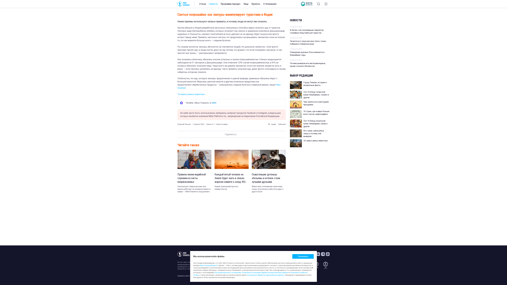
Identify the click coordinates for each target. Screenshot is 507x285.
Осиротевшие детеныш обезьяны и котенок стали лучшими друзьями (266, 178)
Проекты (256, 4)
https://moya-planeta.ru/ (209, 265)
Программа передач (230, 4)
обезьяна (282, 124)
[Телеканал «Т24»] (326, 265)
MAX (214, 103)
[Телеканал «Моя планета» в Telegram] (323, 254)
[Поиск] (318, 4)
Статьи (202, 4)
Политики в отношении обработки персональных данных (265, 273)
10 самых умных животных (191, 94)
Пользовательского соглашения (227, 273)
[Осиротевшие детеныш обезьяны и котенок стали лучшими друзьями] (269, 159)
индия (273, 124)
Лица (245, 4)
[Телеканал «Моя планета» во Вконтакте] (318, 254)
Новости (213, 4)
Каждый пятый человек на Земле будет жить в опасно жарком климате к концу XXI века (230, 178)
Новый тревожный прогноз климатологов (226, 187)
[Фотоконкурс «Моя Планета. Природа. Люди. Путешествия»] (307, 4)
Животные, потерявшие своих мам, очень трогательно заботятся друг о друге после (267, 189)
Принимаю (303, 256)
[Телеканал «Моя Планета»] (183, 4)
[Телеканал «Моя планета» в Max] (328, 254)
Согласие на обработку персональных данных (265, 275)
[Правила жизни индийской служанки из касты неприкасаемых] (194, 159)
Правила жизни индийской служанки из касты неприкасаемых (191, 178)
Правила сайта (183, 276)
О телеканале (269, 4)
